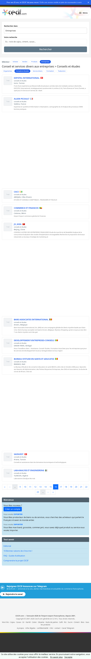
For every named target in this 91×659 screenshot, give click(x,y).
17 (61, 487)
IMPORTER (18, 524)
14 (45, 487)
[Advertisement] (45, 130)
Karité (28, 622)
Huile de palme (52, 622)
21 (81, 487)
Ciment (77, 622)
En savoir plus (56, 657)
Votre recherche (10, 37)
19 (71, 487)
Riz (65, 622)
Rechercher (45, 49)
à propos (20, 628)
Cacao (18, 622)
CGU (51, 628)
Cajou (12, 622)
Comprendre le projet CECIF (16, 560)
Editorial (7, 546)
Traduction (62, 71)
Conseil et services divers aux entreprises (28, 66)
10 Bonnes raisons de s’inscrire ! (18, 551)
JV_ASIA (17, 224)
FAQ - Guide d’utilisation (14, 555)
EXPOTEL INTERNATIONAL (26, 78)
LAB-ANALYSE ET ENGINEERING (29, 470)
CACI (16, 191)
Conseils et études (22, 71)
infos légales (30, 628)
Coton (34, 622)
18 (66, 487)
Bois (82, 622)
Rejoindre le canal (14, 594)
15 (51, 487)
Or (23, 622)
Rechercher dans (11, 26)
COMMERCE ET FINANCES (26, 208)
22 (86, 487)
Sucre (70, 622)
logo (8, 80)
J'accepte (68, 657)
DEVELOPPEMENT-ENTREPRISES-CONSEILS (34, 340)
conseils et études (20, 81)
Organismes (7, 71)
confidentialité (42, 628)
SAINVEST (18, 454)
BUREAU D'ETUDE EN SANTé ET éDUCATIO (34, 359)
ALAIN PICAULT (21, 98)
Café (61, 622)
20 (76, 487)
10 (25, 487)
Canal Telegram (68, 628)
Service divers (37, 71)
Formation (50, 71)
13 (40, 487)
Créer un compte (12, 509)
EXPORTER (18, 514)
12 (35, 487)
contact (57, 628)
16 (56, 487)
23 (38, 492)
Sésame (41, 622)
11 (30, 487)
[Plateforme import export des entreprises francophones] (14, 13)
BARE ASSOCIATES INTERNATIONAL (31, 319)
